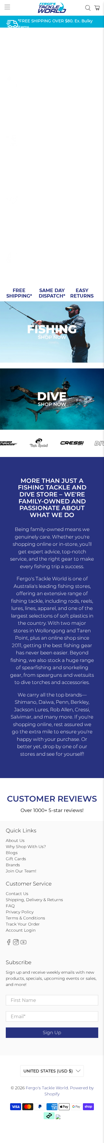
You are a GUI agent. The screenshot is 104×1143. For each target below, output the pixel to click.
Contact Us (17, 893)
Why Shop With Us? (26, 846)
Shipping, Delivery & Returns (34, 899)
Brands (13, 864)
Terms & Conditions (25, 918)
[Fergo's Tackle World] (52, 7)
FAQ (10, 905)
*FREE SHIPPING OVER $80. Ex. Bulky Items (55, 24)
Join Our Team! (21, 871)
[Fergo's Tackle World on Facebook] (9, 943)
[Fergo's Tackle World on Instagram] (16, 943)
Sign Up (52, 1032)
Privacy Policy (20, 912)
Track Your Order (23, 924)
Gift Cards (16, 858)
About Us (15, 840)
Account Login (21, 930)
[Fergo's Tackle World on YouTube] (23, 943)
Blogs (12, 852)
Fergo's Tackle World (47, 1087)
